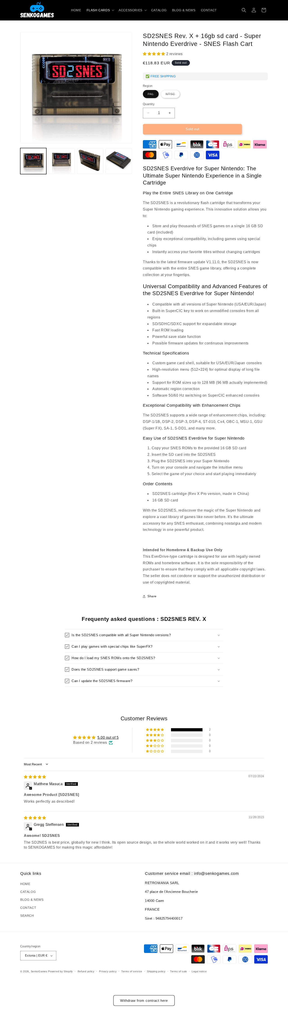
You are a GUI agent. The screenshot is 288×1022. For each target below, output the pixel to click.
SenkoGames (39, 971)
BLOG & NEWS (32, 899)
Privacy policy (108, 971)
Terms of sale (178, 971)
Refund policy (86, 971)
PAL (153, 95)
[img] (35, 777)
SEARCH (27, 915)
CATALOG (28, 892)
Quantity (149, 104)
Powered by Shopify (60, 971)
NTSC (173, 95)
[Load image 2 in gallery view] (62, 161)
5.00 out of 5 (108, 737)
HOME (25, 884)
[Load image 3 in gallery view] (90, 161)
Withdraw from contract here (144, 1000)
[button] (100, 10)
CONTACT (28, 908)
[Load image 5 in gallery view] (119, 161)
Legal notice (199, 971)
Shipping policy (156, 971)
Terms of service (131, 971)
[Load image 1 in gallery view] (33, 161)
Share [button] (152, 596)
